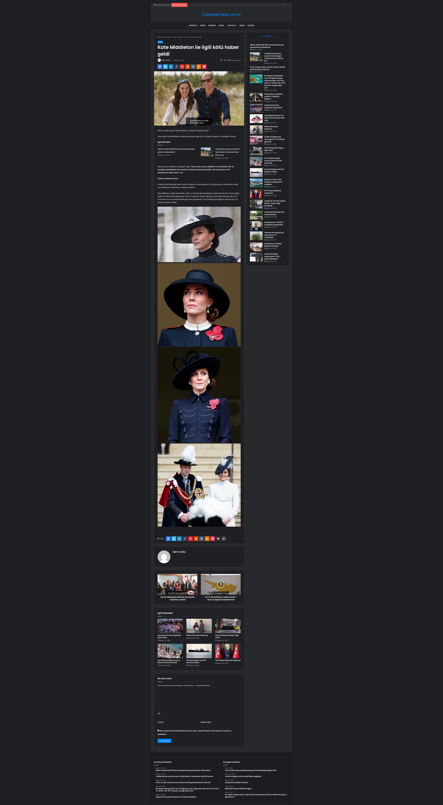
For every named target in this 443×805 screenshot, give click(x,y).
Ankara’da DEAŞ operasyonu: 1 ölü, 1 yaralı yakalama (272, 256)
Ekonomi (212, 25)
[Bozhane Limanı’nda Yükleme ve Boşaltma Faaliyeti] (256, 182)
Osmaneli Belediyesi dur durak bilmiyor (274, 213)
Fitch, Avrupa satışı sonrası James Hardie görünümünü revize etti (267, 68)
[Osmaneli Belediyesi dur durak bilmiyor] (256, 215)
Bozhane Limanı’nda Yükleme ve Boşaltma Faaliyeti (273, 182)
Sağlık (221, 25)
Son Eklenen (268, 36)
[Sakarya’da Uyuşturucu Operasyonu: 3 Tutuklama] (256, 235)
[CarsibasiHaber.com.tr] (221, 14)
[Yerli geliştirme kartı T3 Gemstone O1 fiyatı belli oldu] (256, 118)
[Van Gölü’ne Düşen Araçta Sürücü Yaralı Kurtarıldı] (170, 651)
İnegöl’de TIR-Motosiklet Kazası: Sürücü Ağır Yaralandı (274, 203)
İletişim (251, 25)
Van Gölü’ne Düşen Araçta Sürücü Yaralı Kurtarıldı (169, 661)
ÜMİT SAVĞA (166, 60)
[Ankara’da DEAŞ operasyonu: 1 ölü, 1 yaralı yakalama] (256, 257)
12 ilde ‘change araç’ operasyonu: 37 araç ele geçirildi (274, 139)
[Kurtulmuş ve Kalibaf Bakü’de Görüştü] (256, 247)
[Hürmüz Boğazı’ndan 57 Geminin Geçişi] (199, 651)
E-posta (161, 722)
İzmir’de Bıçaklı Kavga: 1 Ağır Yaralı (227, 636)
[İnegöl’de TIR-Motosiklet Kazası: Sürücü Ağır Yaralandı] (256, 204)
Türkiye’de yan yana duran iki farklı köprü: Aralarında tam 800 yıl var (227, 152)
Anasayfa (193, 25)
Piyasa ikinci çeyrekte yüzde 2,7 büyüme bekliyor (273, 96)
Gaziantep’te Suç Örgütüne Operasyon (169, 636)
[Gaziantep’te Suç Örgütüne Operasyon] (170, 626)
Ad (159, 713)
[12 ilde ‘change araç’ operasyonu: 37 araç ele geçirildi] (256, 140)
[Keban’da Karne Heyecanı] (199, 626)
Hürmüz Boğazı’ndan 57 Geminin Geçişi (196, 661)
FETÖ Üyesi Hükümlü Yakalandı (228, 660)
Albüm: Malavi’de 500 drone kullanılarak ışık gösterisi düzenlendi (267, 46)
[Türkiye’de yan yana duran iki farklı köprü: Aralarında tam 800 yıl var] (207, 152)
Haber (202, 25)
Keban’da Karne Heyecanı (197, 635)
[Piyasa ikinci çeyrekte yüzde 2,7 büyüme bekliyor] (256, 97)
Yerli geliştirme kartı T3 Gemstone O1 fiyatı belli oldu (274, 117)
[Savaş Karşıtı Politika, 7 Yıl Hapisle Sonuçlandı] (256, 225)
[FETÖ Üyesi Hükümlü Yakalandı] (228, 651)
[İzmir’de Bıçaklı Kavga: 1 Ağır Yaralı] (228, 626)
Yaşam (241, 25)
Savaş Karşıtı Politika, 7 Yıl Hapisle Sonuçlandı (274, 223)
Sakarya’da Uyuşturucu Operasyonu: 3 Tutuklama (274, 235)
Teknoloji (231, 25)
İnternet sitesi (206, 722)
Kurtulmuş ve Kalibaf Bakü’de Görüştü (273, 245)
